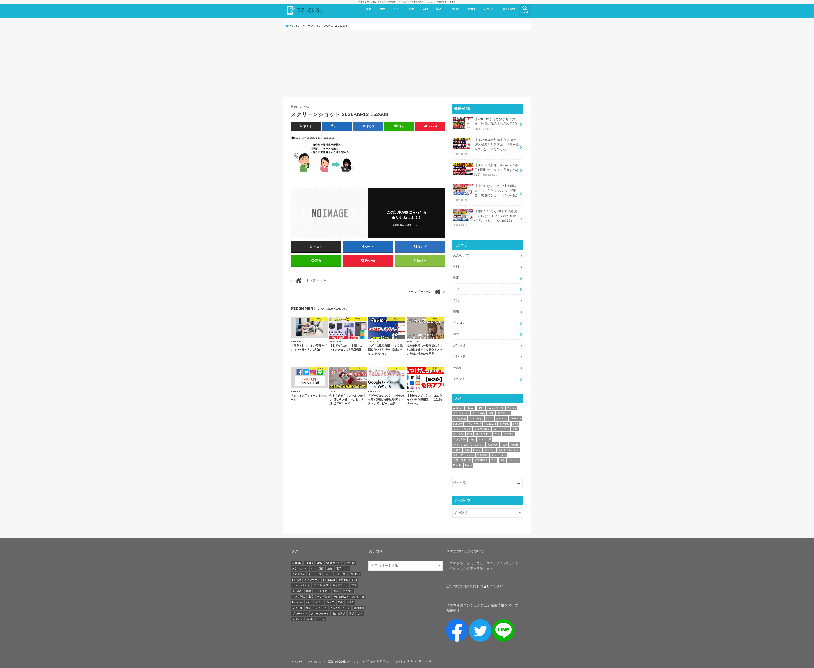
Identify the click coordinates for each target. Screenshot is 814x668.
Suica (489, 418)
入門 (425, 8)
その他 (457, 367)
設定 (411, 8)
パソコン (489, 8)
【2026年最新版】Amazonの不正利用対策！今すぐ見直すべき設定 (496, 169)
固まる (477, 449)
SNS (515, 423)
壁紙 (467, 449)
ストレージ (476, 418)
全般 (382, 8)
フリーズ (490, 449)
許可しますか (483, 434)
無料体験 (482, 455)
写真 (497, 434)
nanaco (457, 423)
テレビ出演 (484, 439)
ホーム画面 (478, 413)
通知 (490, 413)
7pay (504, 444)
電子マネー (503, 413)
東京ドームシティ (508, 449)
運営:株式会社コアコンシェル (346, 661)
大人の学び (509, 8)
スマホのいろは (396, 661)
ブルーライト (498, 455)
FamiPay (492, 444)
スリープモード (462, 460)
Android (454, 8)
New (368, 8)
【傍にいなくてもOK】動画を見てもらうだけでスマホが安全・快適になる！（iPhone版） (486, 193)
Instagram (490, 423)
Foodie (457, 465)
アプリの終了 (482, 429)
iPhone (471, 8)
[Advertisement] (407, 63)
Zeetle (468, 465)
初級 (438, 8)
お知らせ (459, 345)
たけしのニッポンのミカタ (468, 444)
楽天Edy (504, 423)
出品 (472, 439)
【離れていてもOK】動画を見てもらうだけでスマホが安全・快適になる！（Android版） (486, 218)
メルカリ (501, 418)
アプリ (397, 8)
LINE (481, 408)
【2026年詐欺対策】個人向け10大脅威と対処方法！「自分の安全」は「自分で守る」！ (486, 147)
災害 (502, 460)
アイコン (508, 434)
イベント (459, 378)
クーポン (458, 434)
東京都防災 (481, 460)
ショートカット (462, 429)
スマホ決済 (459, 418)
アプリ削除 (459, 439)
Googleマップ (495, 408)
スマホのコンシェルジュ (306, 661)
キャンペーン (473, 423)
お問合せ (483, 586)
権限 (469, 434)
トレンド (459, 356)
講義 (456, 334)
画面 (515, 429)
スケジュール (460, 413)
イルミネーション (463, 455)
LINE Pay (515, 418)
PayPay (511, 408)
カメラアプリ (501, 429)
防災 (493, 460)
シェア (457, 449)
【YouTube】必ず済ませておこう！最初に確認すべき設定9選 (496, 123)
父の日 (514, 444)
